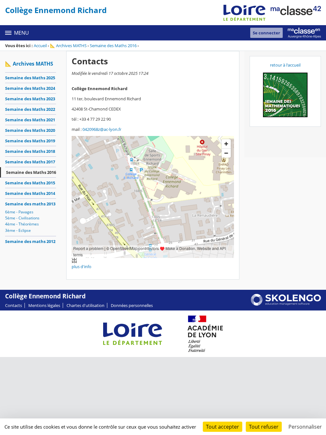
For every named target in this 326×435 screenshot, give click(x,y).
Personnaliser (305, 426)
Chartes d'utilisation (85, 305)
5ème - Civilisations (22, 218)
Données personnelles (132, 305)
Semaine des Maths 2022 (30, 109)
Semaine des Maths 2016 (113, 45)
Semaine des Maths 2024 (30, 88)
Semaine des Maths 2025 (30, 78)
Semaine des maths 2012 (30, 241)
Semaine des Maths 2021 (30, 120)
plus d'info (81, 266)
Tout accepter (222, 426)
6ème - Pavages (19, 212)
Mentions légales (44, 305)
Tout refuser (264, 426)
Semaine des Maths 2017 (30, 162)
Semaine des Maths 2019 (30, 141)
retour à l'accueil (285, 65)
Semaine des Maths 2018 (30, 151)
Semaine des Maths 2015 (30, 183)
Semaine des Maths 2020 (30, 130)
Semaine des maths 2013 (30, 204)
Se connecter (266, 33)
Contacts (13, 305)
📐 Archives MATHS (68, 45)
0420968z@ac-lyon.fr (101, 129)
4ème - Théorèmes (22, 224)
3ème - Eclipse (18, 230)
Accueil (40, 45)
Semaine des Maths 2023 (30, 99)
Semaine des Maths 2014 (30, 193)
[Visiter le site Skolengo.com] (286, 304)
